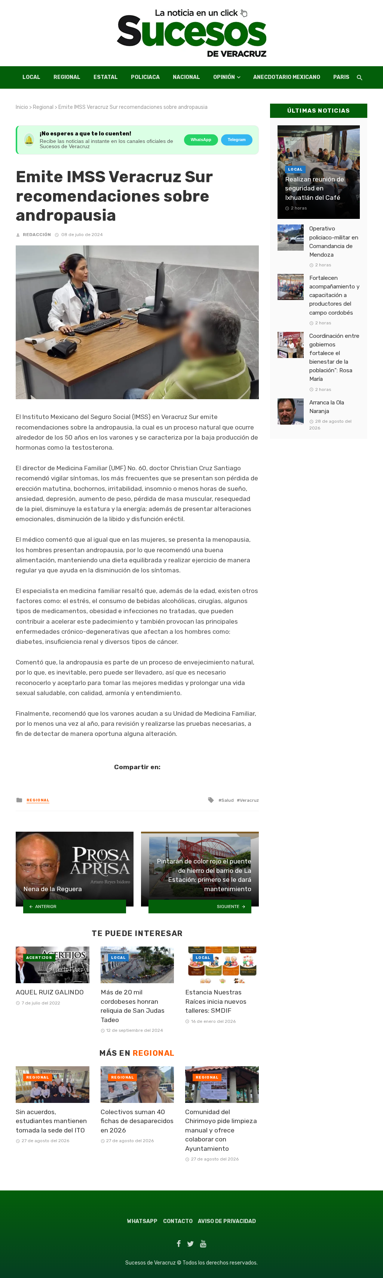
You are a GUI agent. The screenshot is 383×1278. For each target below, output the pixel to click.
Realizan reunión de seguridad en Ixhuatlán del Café (314, 188)
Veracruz (249, 800)
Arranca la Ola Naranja (326, 407)
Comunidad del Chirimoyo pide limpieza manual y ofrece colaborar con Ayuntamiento (221, 1130)
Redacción (37, 234)
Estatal (106, 77)
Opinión (224, 77)
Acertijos (39, 958)
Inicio (22, 107)
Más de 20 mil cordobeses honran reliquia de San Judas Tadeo (133, 1006)
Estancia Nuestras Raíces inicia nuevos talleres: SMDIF (215, 1001)
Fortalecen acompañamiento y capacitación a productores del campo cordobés (334, 295)
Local (31, 77)
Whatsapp (142, 1221)
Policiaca (145, 77)
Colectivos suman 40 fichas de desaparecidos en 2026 (137, 1121)
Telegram (237, 139)
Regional (66, 77)
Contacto (178, 1221)
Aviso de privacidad (227, 1221)
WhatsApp (201, 139)
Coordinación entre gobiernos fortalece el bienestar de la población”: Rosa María (334, 358)
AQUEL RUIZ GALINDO (50, 992)
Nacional (186, 77)
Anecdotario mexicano (286, 77)
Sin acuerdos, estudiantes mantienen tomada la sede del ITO (51, 1121)
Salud (227, 800)
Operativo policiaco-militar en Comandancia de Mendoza (333, 241)
